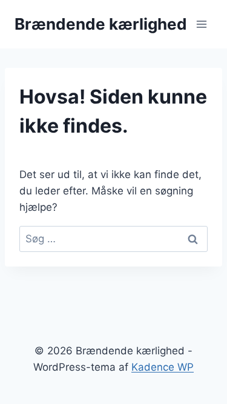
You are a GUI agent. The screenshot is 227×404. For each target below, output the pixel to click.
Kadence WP (162, 367)
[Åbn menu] (201, 24)
